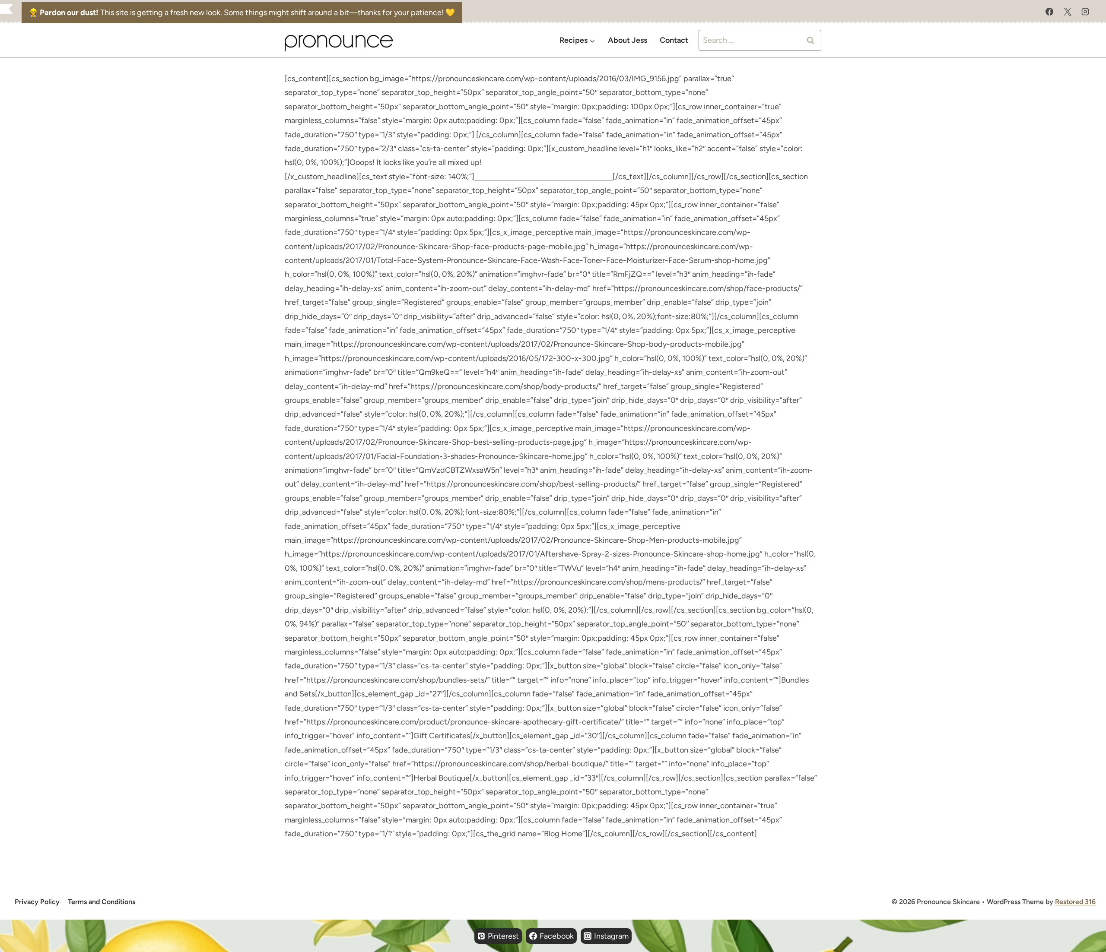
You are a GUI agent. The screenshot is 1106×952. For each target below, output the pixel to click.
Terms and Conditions (101, 902)
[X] (1067, 11)
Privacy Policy (37, 902)
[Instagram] (1085, 11)
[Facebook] (1049, 11)
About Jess (627, 40)
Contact (674, 40)
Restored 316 (1075, 902)
